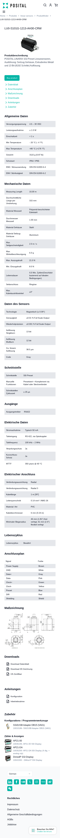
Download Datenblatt (20, 664)
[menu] (3, 10)
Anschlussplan (15, 89)
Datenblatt (13, 84)
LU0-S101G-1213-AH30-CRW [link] (13, 19)
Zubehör (12, 107)
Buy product (12, 78)
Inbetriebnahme (18, 701)
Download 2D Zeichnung (21, 669)
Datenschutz (13, 809)
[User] (45, 5)
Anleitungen (14, 102)
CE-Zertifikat (16, 674)
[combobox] (19, 774)
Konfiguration (16, 696)
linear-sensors (27, 16)
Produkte (13, 16)
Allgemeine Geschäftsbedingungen (24, 814)
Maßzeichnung (15, 93)
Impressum (12, 804)
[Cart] (56, 5)
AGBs (10, 819)
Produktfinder (43, 16)
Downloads (13, 98)
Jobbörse (11, 824)
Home (2, 16)
